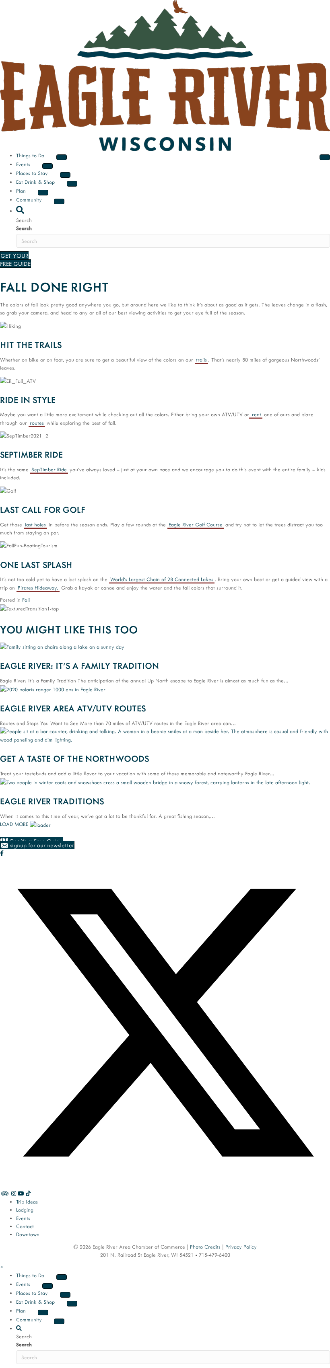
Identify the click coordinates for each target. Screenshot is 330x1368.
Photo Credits (205, 1246)
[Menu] (325, 157)
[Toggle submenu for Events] (47, 166)
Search (24, 228)
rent (255, 414)
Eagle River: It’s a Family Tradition (79, 665)
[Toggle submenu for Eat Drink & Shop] (72, 184)
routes (37, 422)
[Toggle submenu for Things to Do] (61, 157)
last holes (35, 524)
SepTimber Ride (49, 469)
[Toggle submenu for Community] (59, 201)
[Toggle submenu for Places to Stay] (65, 175)
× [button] (2, 1266)
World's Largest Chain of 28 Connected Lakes (161, 579)
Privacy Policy (241, 1246)
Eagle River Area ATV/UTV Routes (73, 708)
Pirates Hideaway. (38, 587)
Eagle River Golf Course (196, 524)
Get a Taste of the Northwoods (74, 758)
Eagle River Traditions (52, 801)
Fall (26, 599)
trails (201, 359)
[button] (20, 210)
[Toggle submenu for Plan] (43, 192)
